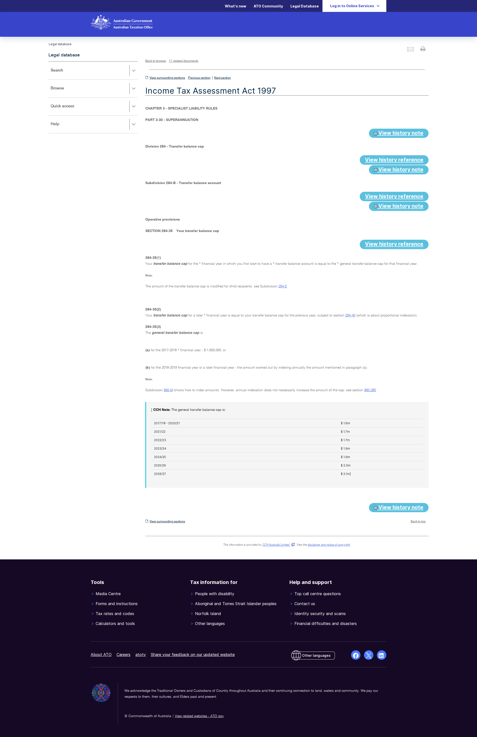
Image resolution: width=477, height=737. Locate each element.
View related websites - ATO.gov (199, 716)
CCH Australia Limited (278, 544)
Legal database (64, 55)
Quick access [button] (70, 109)
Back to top (418, 521)
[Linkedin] (381, 655)
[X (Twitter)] (368, 655)
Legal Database (304, 6)
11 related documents (183, 61)
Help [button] (62, 127)
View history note (400, 133)
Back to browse (155, 61)
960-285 (370, 390)
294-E (282, 286)
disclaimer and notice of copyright (329, 544)
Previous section (199, 78)
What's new (235, 6)
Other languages (316, 655)
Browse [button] (65, 91)
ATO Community (268, 6)
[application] (93, 97)
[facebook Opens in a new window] (355, 655)
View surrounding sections (167, 78)
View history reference (394, 160)
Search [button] (64, 73)
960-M (168, 390)
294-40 (350, 315)
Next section (222, 78)
